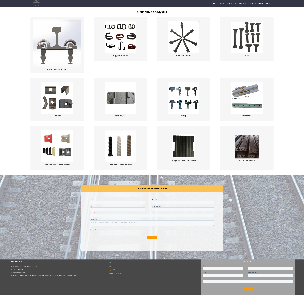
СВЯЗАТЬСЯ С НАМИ (114, 274)
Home (109, 262)
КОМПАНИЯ (111, 266)
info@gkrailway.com (19, 272)
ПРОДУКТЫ (111, 270)
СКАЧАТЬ (110, 278)
